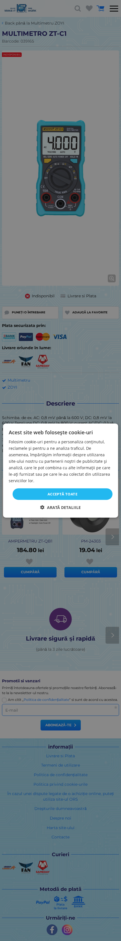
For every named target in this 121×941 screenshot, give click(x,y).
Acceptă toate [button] (62, 493)
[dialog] (60, 470)
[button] (60, 507)
